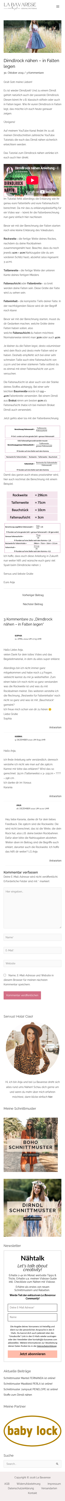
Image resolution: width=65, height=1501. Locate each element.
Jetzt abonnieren (33, 1354)
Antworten (55, 727)
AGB (6, 1483)
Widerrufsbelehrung (28, 1483)
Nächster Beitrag (33, 604)
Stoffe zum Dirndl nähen (18, 1394)
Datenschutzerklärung (21, 1488)
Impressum (54, 1483)
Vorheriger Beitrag (33, 595)
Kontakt (32, 1493)
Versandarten (49, 1488)
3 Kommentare (35, 72)
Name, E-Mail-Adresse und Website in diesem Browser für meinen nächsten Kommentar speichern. (29, 980)
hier (50, 1096)
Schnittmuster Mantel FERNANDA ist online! (29, 1378)
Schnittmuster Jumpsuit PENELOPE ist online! (31, 1389)
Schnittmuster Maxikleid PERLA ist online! (28, 1383)
